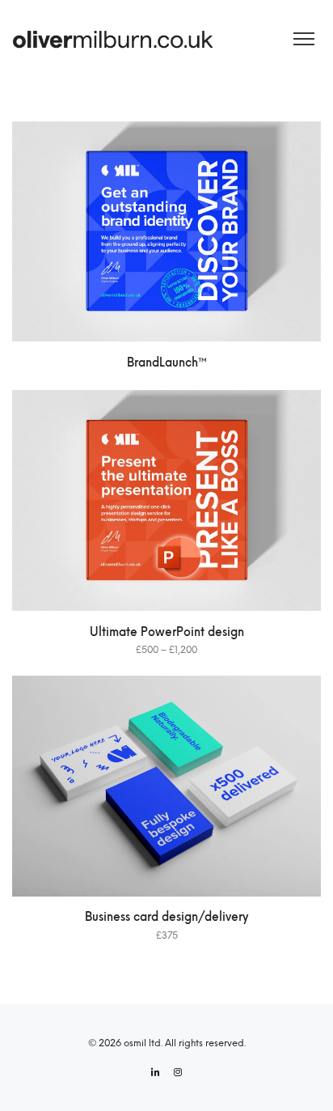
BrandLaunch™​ (167, 363)
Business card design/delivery (166, 917)
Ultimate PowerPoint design (167, 632)
